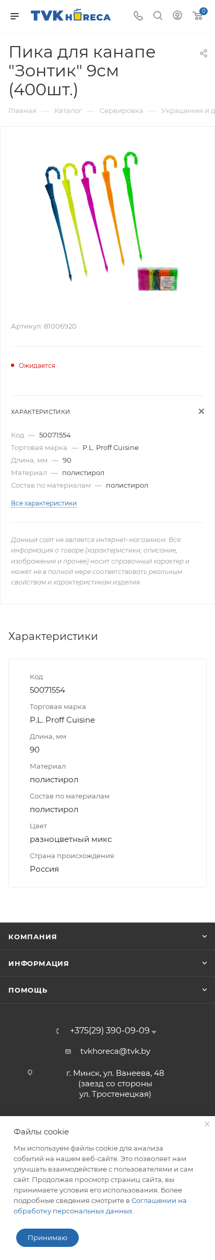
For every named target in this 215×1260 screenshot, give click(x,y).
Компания (32, 936)
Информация (38, 963)
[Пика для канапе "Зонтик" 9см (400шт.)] (107, 218)
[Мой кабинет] (177, 16)
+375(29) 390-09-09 (110, 1031)
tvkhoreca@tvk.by (115, 1051)
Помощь (27, 990)
